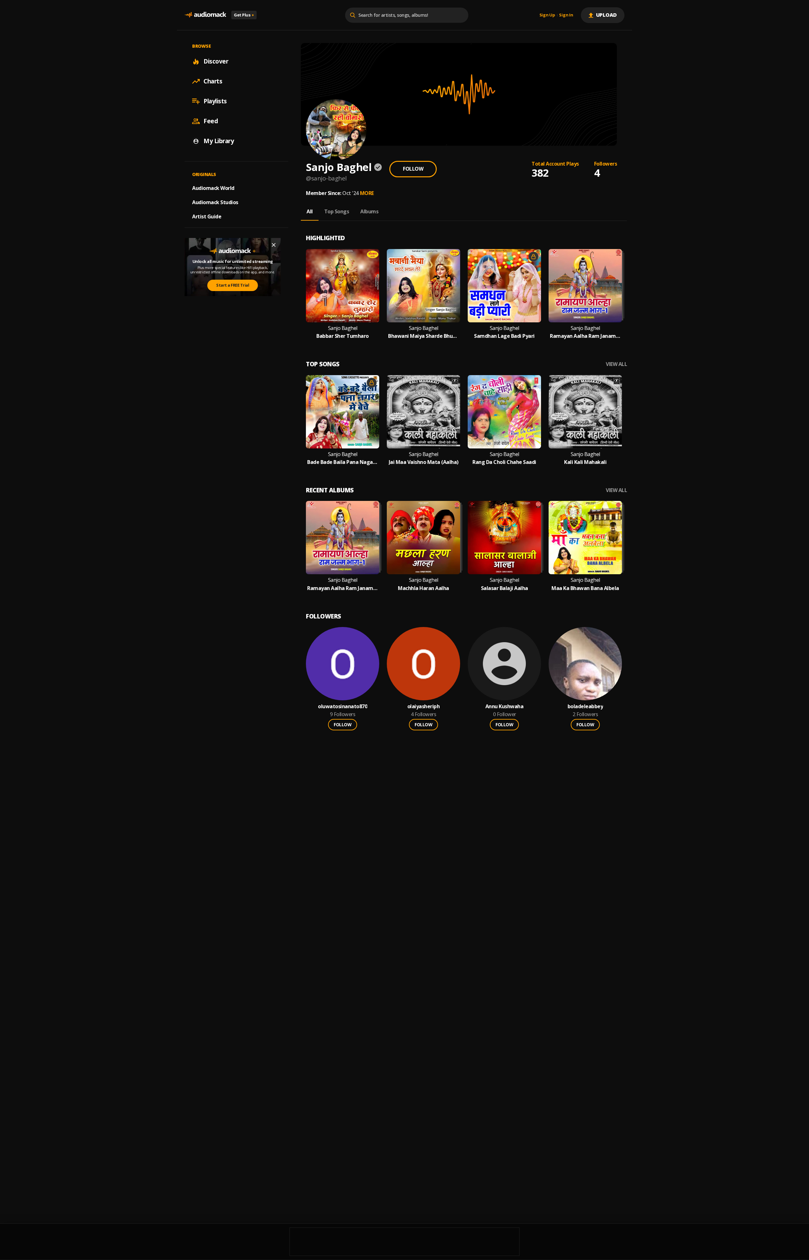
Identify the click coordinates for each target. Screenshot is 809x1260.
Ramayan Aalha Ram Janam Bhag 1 (585, 336)
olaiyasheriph (423, 706)
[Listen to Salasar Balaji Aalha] (504, 537)
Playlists (215, 101)
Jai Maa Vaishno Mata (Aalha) (424, 462)
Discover (216, 61)
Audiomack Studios (215, 202)
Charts (213, 81)
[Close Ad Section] (274, 245)
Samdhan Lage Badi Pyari (504, 336)
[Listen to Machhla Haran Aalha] (423, 537)
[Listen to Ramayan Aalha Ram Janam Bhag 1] (585, 285)
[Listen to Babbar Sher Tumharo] (342, 285)
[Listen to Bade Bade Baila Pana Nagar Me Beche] (342, 411)
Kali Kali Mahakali (585, 462)
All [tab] (310, 211)
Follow (413, 168)
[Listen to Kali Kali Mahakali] (585, 411)
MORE (367, 193)
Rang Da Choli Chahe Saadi (504, 462)
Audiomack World (213, 188)
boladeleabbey (585, 706)
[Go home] (205, 15)
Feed (211, 121)
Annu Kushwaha (504, 706)
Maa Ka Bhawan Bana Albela (585, 588)
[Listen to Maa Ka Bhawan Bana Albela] (585, 537)
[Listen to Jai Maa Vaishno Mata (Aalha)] (423, 411)
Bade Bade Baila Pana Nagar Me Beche (342, 462)
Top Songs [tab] (336, 211)
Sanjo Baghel (342, 328)
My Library (219, 141)
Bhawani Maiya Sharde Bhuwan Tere (423, 336)
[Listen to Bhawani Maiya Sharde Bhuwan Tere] (423, 285)
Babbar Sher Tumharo (342, 336)
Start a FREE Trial (232, 285)
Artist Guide (206, 216)
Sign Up (547, 15)
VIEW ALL (616, 364)
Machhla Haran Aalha (423, 588)
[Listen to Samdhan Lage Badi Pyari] (504, 285)
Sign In (566, 15)
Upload (606, 14)
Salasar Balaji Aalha (504, 588)
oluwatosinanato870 (342, 706)
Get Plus (244, 15)
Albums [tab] (369, 211)
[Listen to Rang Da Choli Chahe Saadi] (504, 411)
